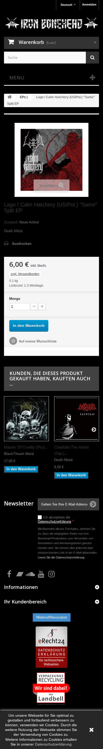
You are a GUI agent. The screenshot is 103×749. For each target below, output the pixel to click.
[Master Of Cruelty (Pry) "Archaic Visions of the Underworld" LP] (26, 418)
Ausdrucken (21, 244)
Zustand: (11, 222)
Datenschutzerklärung (54, 522)
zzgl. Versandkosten (25, 274)
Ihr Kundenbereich (25, 601)
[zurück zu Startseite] (9, 97)
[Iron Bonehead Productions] (51, 24)
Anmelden (89, 4)
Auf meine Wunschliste (38, 341)
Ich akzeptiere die (56, 519)
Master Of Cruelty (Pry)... (26, 447)
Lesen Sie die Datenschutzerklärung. (61, 557)
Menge (14, 299)
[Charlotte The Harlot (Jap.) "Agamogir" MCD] (76, 418)
